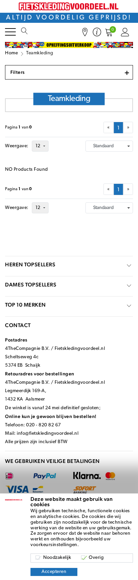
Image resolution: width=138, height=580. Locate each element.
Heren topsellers (30, 264)
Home (11, 53)
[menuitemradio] (118, 128)
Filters (70, 72)
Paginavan (18, 127)
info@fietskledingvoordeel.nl (47, 433)
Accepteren (54, 571)
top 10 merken (25, 305)
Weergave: (16, 146)
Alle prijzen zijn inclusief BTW (36, 441)
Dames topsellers (30, 284)
